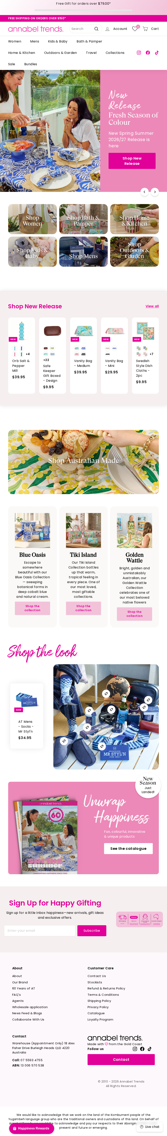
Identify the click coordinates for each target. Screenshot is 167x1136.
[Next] (155, 192)
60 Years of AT (23, 988)
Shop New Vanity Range (31, 150)
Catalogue (96, 1013)
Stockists (95, 982)
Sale (11, 64)
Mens (34, 41)
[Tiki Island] (83, 530)
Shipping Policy (99, 1001)
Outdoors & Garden (60, 52)
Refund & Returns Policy (106, 988)
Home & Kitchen (21, 52)
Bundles (30, 64)
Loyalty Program (100, 1019)
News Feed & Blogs (27, 1013)
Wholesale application (30, 1007)
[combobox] (85, 29)
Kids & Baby (57, 41)
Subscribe (92, 930)
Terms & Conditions (103, 995)
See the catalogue (128, 848)
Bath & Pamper (89, 41)
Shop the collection (32, 608)
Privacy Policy (98, 1007)
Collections (115, 52)
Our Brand (20, 982)
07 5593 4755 (27, 1060)
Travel (91, 52)
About (17, 976)
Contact (121, 1059)
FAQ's (16, 995)
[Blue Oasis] (32, 530)
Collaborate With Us (28, 1019)
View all (152, 306)
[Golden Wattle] (134, 530)
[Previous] (145, 192)
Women (14, 41)
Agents (18, 1001)
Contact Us (97, 976)
